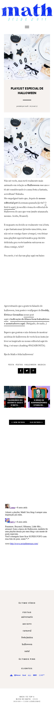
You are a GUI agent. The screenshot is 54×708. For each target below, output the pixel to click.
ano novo (27, 623)
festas (19, 364)
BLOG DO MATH (23, 699)
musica (42, 364)
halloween (30, 364)
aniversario (27, 617)
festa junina (27, 637)
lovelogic (35, 701)
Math (26, 106)
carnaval (27, 630)
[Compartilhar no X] (27, 371)
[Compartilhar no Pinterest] (33, 371)
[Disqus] (27, 465)
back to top (26, 697)
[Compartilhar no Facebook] (20, 371)
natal (27, 651)
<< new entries (18, 422)
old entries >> (36, 422)
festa (11, 364)
